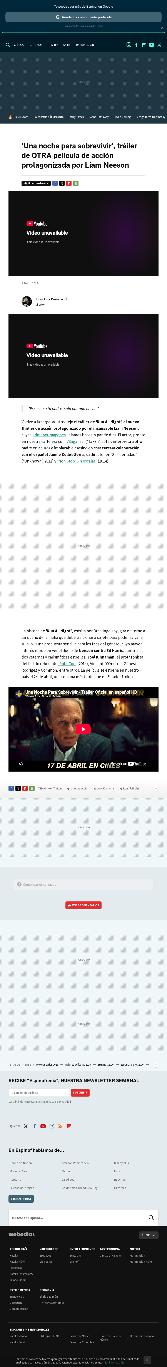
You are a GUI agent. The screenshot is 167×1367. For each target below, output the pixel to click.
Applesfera (16, 1268)
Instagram (128, 44)
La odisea (68, 1179)
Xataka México (18, 1336)
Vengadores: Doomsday (151, 117)
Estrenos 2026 (106, 1064)
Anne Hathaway (99, 117)
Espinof (74, 1262)
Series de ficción (21, 1163)
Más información (114, 1362)
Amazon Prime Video (75, 1163)
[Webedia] (21, 1234)
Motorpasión (137, 1255)
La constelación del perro (49, 117)
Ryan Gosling (123, 117)
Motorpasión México (142, 1336)
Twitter (159, 44)
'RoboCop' (67, 663)
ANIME (67, 45)
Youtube (151, 44)
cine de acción (79, 788)
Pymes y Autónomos (52, 1303)
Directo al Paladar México (110, 1337)
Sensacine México (80, 1336)
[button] (51, 299)
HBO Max (119, 1179)
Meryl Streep (77, 117)
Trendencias (17, 1296)
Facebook (136, 44)
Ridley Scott (21, 117)
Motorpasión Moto (141, 1262)
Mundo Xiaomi (18, 1280)
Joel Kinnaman (106, 788)
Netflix (66, 1171)
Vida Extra (46, 1262)
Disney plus (121, 1163)
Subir (146, 1235)
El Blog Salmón (49, 1296)
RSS (60, 1125)
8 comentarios (38, 183)
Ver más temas (21, 1198)
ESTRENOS (36, 45)
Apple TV (15, 1179)
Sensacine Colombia (82, 1342)
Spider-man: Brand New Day (80, 1188)
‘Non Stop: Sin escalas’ (77, 461)
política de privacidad (58, 1102)
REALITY (53, 45)
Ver (85, 905)
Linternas (120, 1188)
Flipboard (144, 44)
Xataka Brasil (17, 1342)
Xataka (14, 1255)
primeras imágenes (49, 434)
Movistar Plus (18, 1171)
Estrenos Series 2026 (132, 1064)
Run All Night (131, 788)
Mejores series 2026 (47, 1064)
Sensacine (75, 1255)
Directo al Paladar (110, 1255)
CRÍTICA (19, 45)
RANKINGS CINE (85, 45)
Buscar (151, 1218)
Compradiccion (19, 1309)
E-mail (75, 183)
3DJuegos (45, 1255)
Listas (118, 1171)
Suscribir (80, 1092)
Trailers (58, 788)
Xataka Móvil (17, 1262)
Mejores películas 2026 (78, 1064)
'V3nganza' (75, 441)
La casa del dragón (22, 1188)
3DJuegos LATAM (49, 1336)
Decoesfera (16, 1303)
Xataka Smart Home (21, 1274)
